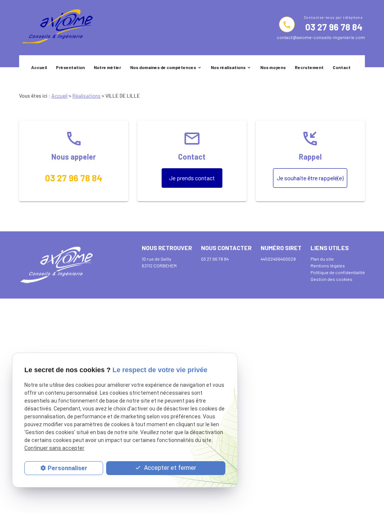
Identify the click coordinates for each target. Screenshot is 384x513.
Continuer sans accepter (54, 448)
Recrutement (309, 67)
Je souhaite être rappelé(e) (310, 177)
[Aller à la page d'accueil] (56, 27)
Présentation (70, 67)
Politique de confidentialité (337, 272)
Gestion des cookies (331, 279)
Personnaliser (67, 468)
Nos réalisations (228, 67)
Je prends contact (192, 177)
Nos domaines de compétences (163, 67)
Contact (342, 67)
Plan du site (322, 258)
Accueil (39, 67)
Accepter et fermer (169, 467)
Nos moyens (273, 67)
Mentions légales (327, 265)
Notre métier (107, 67)
